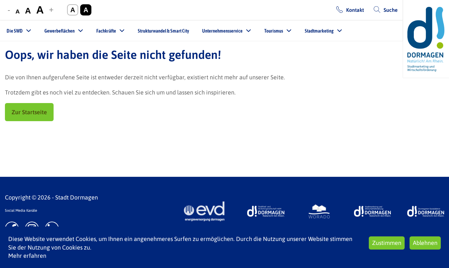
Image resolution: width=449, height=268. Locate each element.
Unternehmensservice (222, 31)
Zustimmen (386, 242)
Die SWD (15, 31)
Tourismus (273, 31)
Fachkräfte (106, 31)
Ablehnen (425, 242)
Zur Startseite (29, 112)
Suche (391, 10)
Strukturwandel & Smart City (163, 31)
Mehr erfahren (27, 255)
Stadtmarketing (319, 31)
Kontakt (355, 10)
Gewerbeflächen (59, 31)
